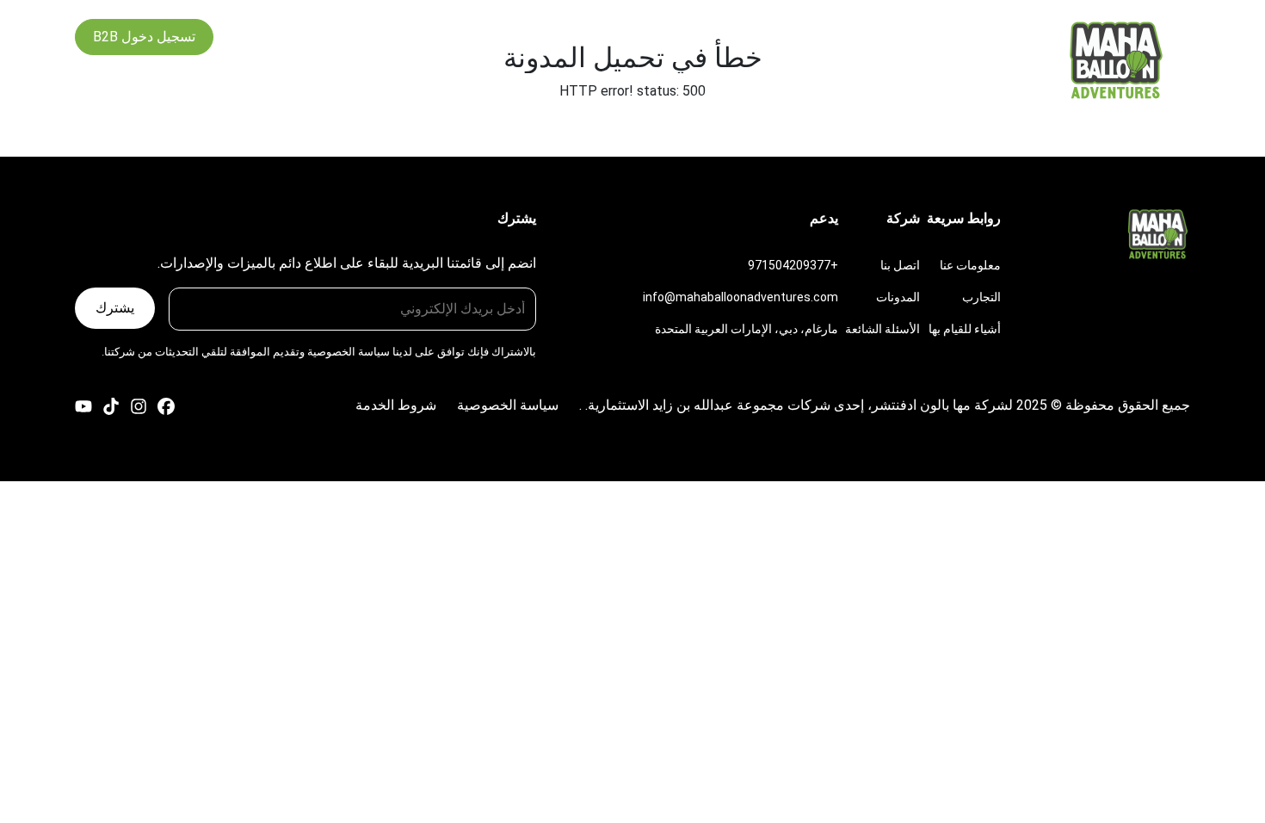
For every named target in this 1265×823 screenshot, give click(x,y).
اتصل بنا (464, 36)
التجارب (877, 36)
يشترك (115, 308)
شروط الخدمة (395, 405)
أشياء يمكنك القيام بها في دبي (755, 36)
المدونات (529, 36)
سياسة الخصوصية (348, 351)
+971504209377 (793, 265)
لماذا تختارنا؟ (953, 36)
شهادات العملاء (614, 36)
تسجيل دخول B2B (144, 36)
